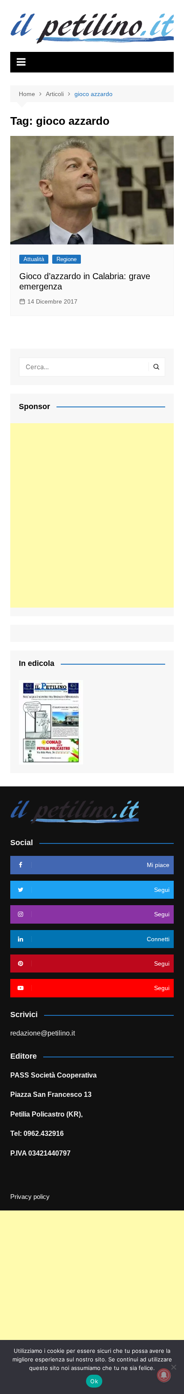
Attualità (34, 259)
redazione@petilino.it (42, 1033)
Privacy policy (30, 1196)
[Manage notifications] (164, 1375)
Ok (94, 1381)
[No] (173, 1367)
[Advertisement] (92, 515)
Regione (66, 259)
